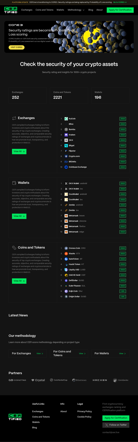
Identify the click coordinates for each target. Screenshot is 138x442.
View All (18, 151)
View (39, 354)
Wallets (60, 10)
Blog (90, 10)
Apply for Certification (120, 10)
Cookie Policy (84, 417)
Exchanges (26, 10)
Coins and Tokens (44, 10)
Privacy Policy (84, 412)
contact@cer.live (110, 433)
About (99, 10)
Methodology (74, 10)
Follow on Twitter (118, 425)
